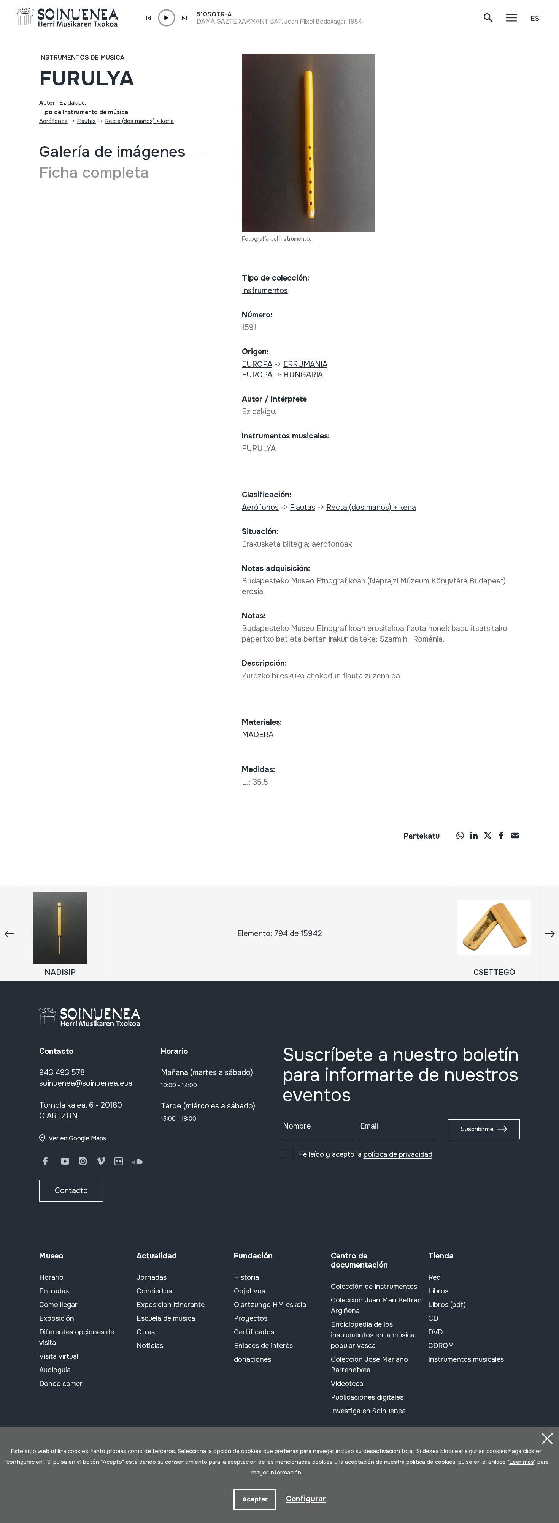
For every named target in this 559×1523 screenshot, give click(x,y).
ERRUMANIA (305, 364)
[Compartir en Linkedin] (474, 835)
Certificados (254, 1332)
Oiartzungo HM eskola (270, 1305)
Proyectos (250, 1318)
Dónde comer (61, 1384)
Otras (146, 1332)
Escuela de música (166, 1318)
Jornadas (152, 1277)
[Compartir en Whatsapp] (460, 835)
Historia (246, 1277)
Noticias (150, 1346)
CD (433, 1318)
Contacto (71, 1190)
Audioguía (55, 1370)
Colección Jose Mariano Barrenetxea (369, 1364)
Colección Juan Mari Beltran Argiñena (376, 1305)
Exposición (56, 1318)
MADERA (257, 734)
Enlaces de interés (263, 1346)
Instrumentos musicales (466, 1359)
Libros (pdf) (447, 1305)
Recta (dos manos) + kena (139, 121)
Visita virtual (58, 1356)
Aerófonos (53, 121)
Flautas (86, 121)
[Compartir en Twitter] (487, 835)
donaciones (252, 1359)
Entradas (54, 1291)
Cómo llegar (58, 1305)
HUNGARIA (303, 375)
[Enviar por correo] (515, 835)
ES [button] (534, 18)
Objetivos (249, 1291)
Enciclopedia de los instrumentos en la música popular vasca (372, 1335)
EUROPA (257, 364)
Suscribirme (477, 1129)
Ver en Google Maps (77, 1138)
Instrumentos (265, 290)
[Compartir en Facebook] (501, 835)
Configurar (306, 1499)
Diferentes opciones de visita (76, 1337)
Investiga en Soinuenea (368, 1411)
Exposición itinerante (171, 1305)
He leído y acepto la (365, 1154)
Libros (438, 1291)
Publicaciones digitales (367, 1397)
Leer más (521, 1462)
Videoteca (347, 1384)
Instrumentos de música (81, 57)
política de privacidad (398, 1154)
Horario (51, 1277)
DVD (435, 1332)
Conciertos (154, 1291)
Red (434, 1277)
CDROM (441, 1346)
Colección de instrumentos (374, 1286)
